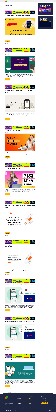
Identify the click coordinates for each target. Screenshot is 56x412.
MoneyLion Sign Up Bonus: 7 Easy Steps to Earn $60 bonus (18, 359)
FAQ (30, 403)
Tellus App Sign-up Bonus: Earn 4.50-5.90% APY (15, 53)
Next (15, 392)
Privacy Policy (49, 410)
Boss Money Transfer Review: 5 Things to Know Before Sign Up (19, 284)
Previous (7, 392)
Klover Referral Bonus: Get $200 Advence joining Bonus (17, 15)
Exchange (31, 401)
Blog (30, 398)
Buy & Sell (19, 403)
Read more (7, 41)
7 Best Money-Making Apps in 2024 (13, 168)
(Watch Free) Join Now (43, 20)
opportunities (23, 401)
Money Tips (37, 1)
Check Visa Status (32, 400)
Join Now (44, 6)
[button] (50, 1)
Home (33, 1)
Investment (19, 401)
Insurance (47, 1)
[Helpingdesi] (9, 1)
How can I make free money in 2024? (13, 130)
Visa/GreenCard (43, 1)
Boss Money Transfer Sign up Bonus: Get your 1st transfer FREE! (19, 321)
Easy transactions (20, 400)
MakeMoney (7, 43)
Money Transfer (20, 398)
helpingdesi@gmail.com (47, 400)
